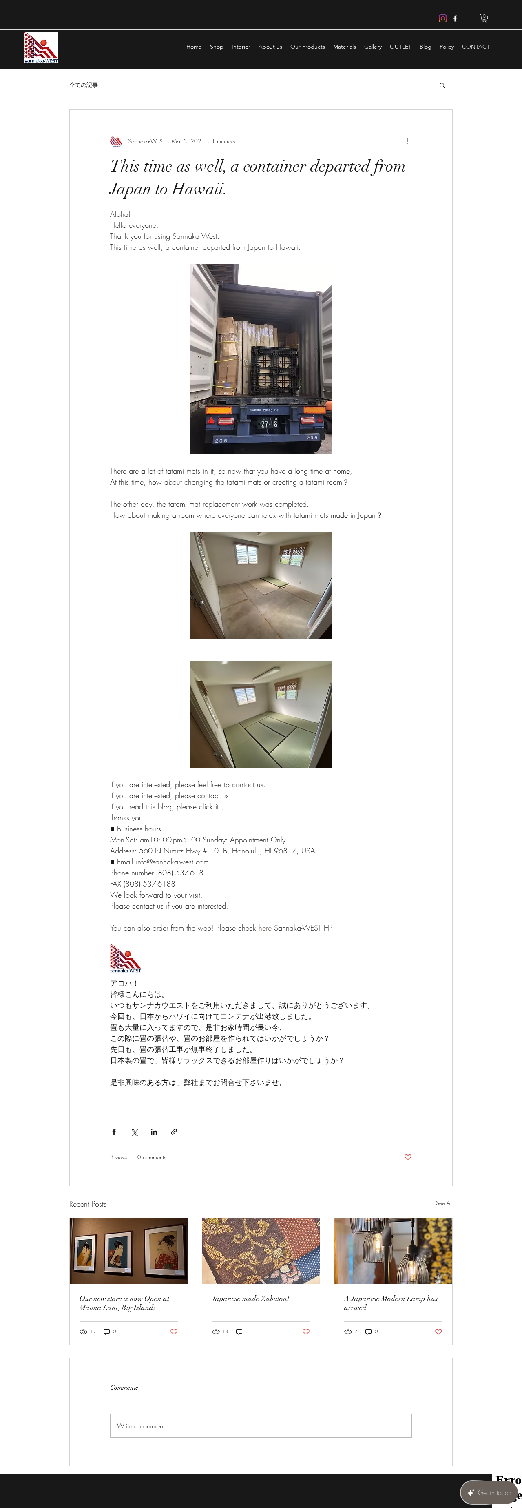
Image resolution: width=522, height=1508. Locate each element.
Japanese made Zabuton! (251, 1298)
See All (444, 1203)
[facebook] (455, 18)
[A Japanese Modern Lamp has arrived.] (393, 1251)
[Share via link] (174, 1132)
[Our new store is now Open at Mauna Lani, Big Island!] (129, 1251)
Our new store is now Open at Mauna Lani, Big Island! (124, 1303)
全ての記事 (83, 85)
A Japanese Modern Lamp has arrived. (391, 1303)
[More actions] (407, 141)
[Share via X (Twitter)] (134, 1132)
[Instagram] (443, 18)
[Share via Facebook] (114, 1132)
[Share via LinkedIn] (154, 1132)
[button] (484, 18)
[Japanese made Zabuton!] (261, 1251)
